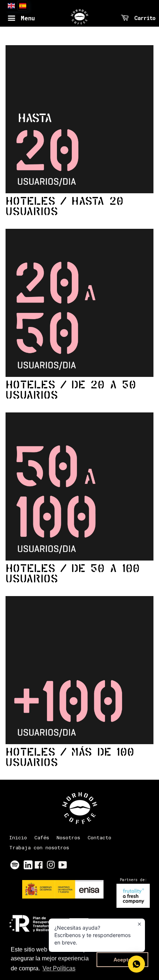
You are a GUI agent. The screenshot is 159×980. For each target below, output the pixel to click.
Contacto (99, 837)
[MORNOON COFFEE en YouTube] (62, 866)
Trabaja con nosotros (39, 847)
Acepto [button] (123, 960)
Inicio (18, 837)
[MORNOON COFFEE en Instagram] (51, 866)
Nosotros (68, 837)
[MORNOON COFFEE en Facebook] (38, 866)
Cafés (41, 837)
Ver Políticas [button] (59, 968)
